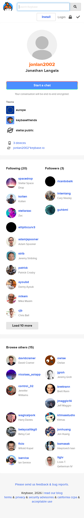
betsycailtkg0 (27, 429)
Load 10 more (22, 325)
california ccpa (67, 497)
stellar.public (24, 130)
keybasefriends (26, 120)
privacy (20, 497)
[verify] (78, 17)
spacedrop (25, 178)
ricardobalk (65, 181)
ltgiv (60, 457)
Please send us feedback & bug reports (41, 484)
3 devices (19, 143)
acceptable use (42, 501)
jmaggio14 (64, 401)
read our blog (53, 493)
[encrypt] (70, 17)
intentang (64, 193)
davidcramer (26, 358)
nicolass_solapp (29, 374)
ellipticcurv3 (26, 227)
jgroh (61, 372)
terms (8, 497)
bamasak (63, 443)
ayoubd (23, 282)
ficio (21, 443)
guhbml (62, 209)
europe (21, 110)
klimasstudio (66, 415)
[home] (8, 5)
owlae (61, 358)
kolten (22, 196)
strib (21, 253)
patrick (23, 268)
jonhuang (64, 429)
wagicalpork (26, 415)
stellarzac (24, 211)
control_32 (25, 386)
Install (46, 16)
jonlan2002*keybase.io (29, 148)
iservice (23, 458)
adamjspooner (28, 239)
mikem (23, 296)
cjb (20, 310)
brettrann (63, 386)
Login (61, 17)
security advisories (41, 497)
